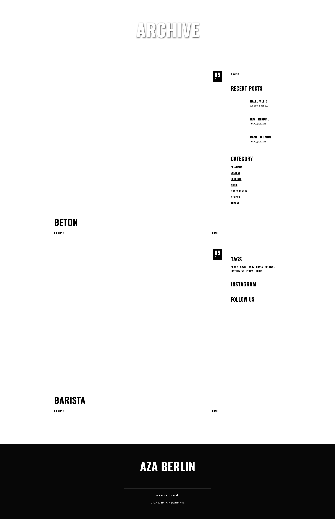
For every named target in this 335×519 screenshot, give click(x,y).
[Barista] (124, 318)
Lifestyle (236, 179)
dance (259, 266)
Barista (69, 400)
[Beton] (124, 140)
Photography (239, 191)
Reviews (235, 197)
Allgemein (236, 166)
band (251, 266)
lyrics (250, 271)
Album (234, 266)
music (258, 271)
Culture (235, 173)
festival (270, 266)
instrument (237, 271)
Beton (66, 222)
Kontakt (175, 495)
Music (234, 185)
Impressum (162, 495)
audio (243, 266)
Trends (235, 203)
